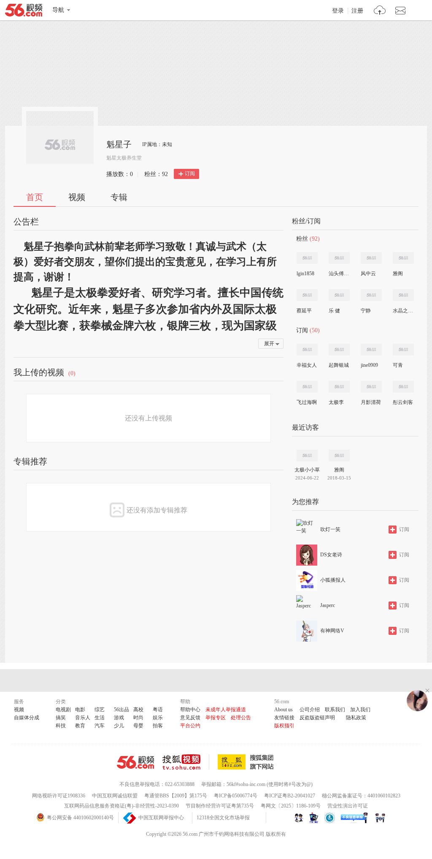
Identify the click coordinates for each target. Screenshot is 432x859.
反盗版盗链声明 (317, 718)
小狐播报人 (333, 580)
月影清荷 (371, 402)
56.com (23, 12)
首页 (34, 197)
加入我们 (360, 710)
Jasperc (327, 605)
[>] (380, 11)
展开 (269, 344)
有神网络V (332, 631)
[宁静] (371, 295)
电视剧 (63, 710)
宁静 (366, 311)
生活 (99, 718)
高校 (138, 710)
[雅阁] (403, 257)
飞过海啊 (307, 402)
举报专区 (215, 718)
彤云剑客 (403, 402)
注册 (357, 11)
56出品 (121, 710)
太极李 (336, 402)
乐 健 (334, 311)
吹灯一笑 (330, 529)
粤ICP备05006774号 (235, 796)
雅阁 (398, 273)
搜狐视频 (185, 762)
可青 (398, 365)
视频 (76, 197)
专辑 (119, 197)
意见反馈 (190, 718)
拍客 (158, 726)
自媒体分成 (26, 718)
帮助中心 (190, 710)
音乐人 (82, 718)
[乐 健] (339, 295)
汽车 (99, 726)
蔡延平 (304, 311)
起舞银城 (339, 365)
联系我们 (335, 710)
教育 (80, 726)
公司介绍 (310, 710)
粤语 (158, 710)
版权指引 (284, 726)
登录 (338, 11)
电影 (80, 710)
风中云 (368, 273)
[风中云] (371, 257)
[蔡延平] (307, 295)
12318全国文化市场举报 (223, 818)
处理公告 (241, 718)
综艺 (99, 710)
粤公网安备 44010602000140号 (80, 818)
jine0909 (369, 365)
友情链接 (284, 718)
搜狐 (247, 762)
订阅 (190, 173)
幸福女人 (307, 365)
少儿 (119, 726)
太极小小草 (307, 470)
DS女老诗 (331, 555)
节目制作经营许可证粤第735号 (220, 806)
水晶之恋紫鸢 (403, 311)
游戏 (119, 718)
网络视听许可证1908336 (58, 796)
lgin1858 (305, 273)
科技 (61, 726)
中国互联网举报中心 (161, 818)
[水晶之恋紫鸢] (403, 295)
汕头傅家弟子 (339, 273)
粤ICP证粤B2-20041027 (289, 796)
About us (283, 710)
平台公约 (190, 726)
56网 (135, 762)
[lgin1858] (307, 257)
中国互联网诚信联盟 (115, 796)
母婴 (138, 726)
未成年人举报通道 (225, 710)
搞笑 (61, 718)
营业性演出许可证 (347, 806)
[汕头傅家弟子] (339, 257)
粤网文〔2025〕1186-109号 (291, 806)
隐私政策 (356, 718)
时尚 (138, 718)
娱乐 (158, 718)
